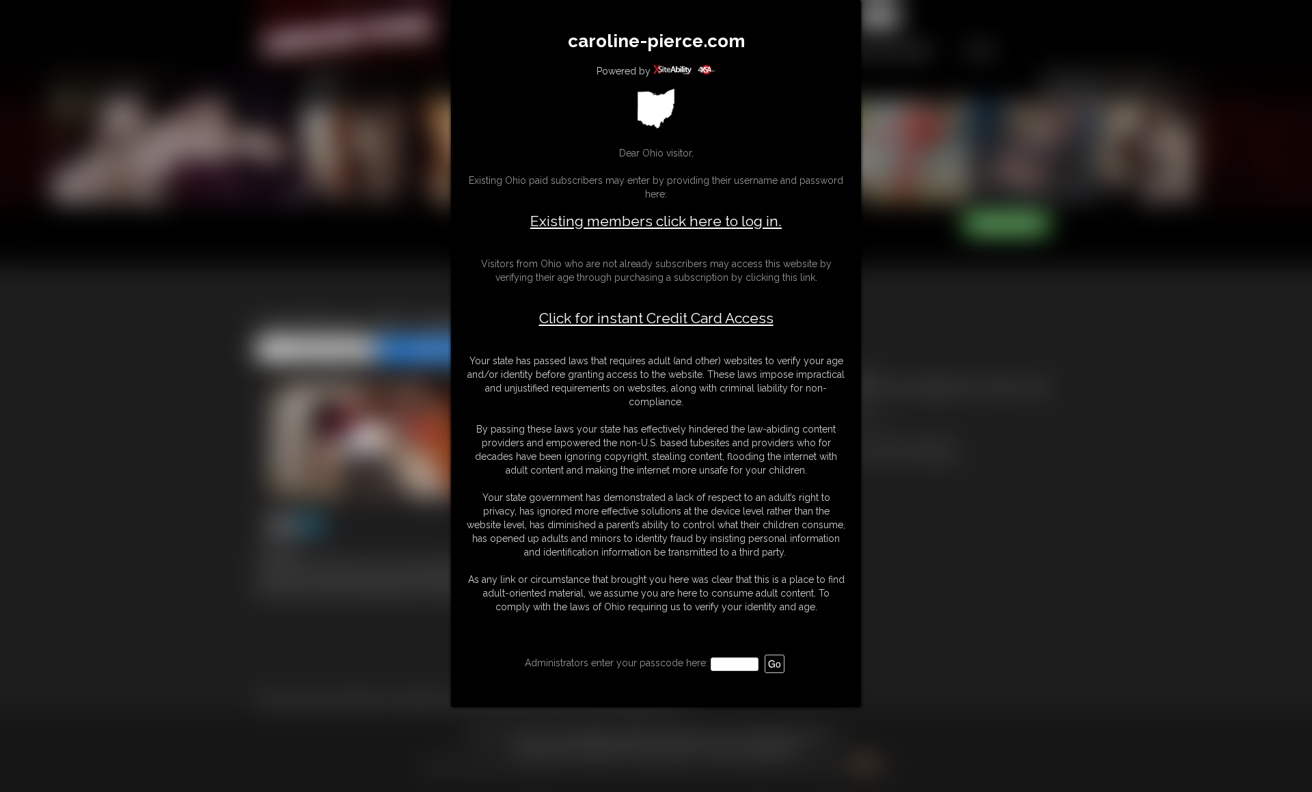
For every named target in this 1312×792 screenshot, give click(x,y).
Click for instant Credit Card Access (656, 318)
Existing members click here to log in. (656, 221)
